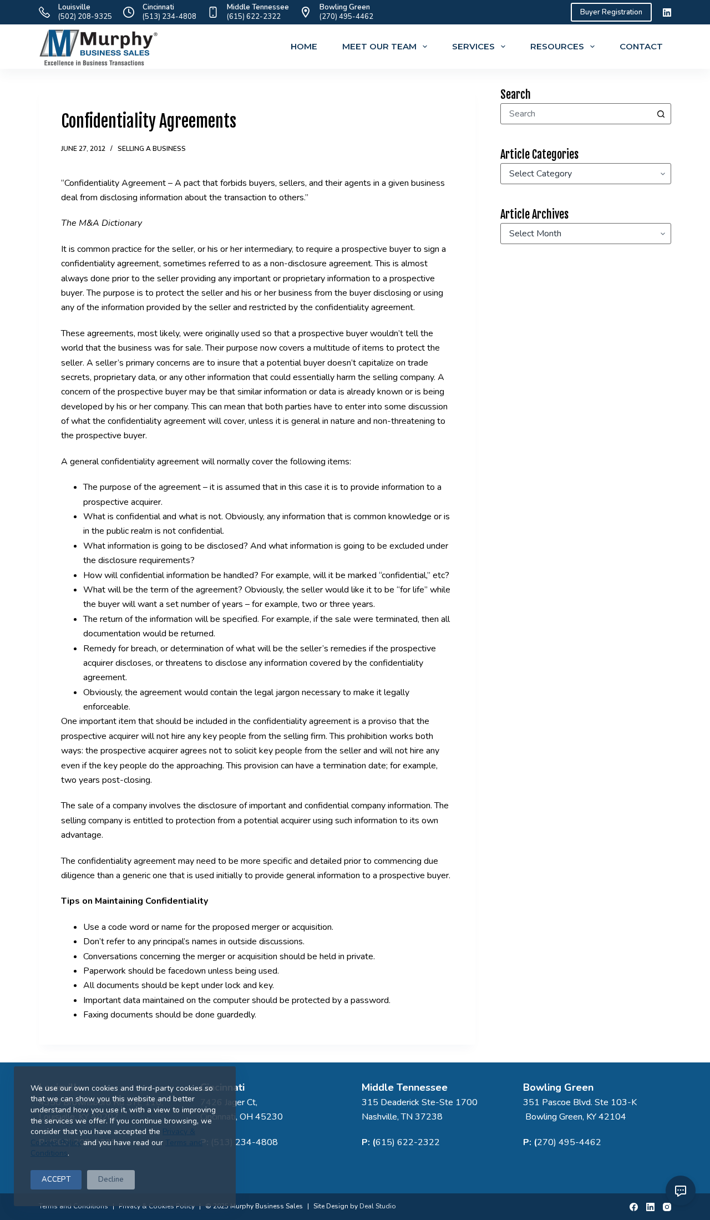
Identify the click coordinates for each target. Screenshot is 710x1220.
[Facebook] (634, 1207)
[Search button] (661, 114)
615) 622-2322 (408, 1142)
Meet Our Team (379, 46)
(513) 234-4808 (169, 17)
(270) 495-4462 (346, 17)
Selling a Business (152, 148)
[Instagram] (667, 1207)
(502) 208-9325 (85, 17)
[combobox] (576, 113)
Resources (557, 46)
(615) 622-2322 (254, 17)
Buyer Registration (611, 12)
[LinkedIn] (667, 12)
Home (304, 46)
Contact (641, 46)
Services (473, 46)
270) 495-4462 (569, 1142)
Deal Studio (377, 1206)
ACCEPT (56, 1179)
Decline (111, 1179)
